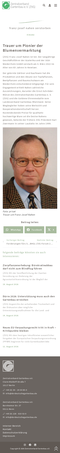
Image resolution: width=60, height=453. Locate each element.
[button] (44, 5)
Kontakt (7, 429)
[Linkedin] (35, 444)
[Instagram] (24, 444)
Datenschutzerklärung (15, 432)
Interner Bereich (12, 425)
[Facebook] (30, 444)
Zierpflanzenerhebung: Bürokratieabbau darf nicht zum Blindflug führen (28, 267)
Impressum (9, 435)
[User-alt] (50, 5)
